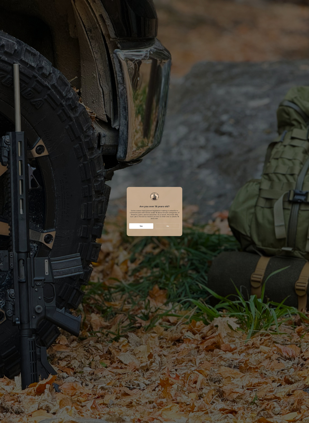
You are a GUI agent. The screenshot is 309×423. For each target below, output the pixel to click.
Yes (141, 226)
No (168, 226)
